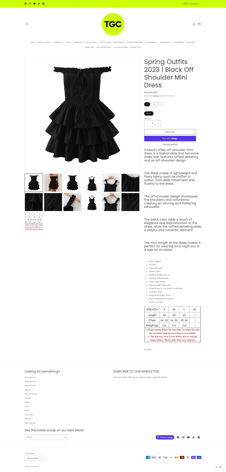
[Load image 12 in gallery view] (130, 202)
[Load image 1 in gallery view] (34, 183)
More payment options (170, 144)
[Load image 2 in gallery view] (53, 183)
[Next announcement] (147, 3)
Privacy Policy (30, 377)
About (27, 410)
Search (27, 402)
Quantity (147, 119)
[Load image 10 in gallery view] (92, 202)
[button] (27, 24)
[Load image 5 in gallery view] (111, 183)
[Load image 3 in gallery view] (72, 183)
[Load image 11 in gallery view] (111, 202)
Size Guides (29, 415)
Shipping (156, 96)
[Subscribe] (64, 437)
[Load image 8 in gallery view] (53, 202)
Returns (28, 390)
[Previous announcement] (78, 3)
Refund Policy (30, 386)
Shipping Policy (30, 381)
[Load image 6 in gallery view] (130, 183)
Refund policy (30, 423)
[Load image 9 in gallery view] (72, 202)
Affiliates (28, 419)
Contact (28, 398)
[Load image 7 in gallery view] (34, 202)
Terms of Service (31, 394)
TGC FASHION (34, 466)
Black (149, 113)
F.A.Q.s (27, 406)
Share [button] (149, 349)
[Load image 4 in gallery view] (92, 183)
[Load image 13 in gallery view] (34, 221)
